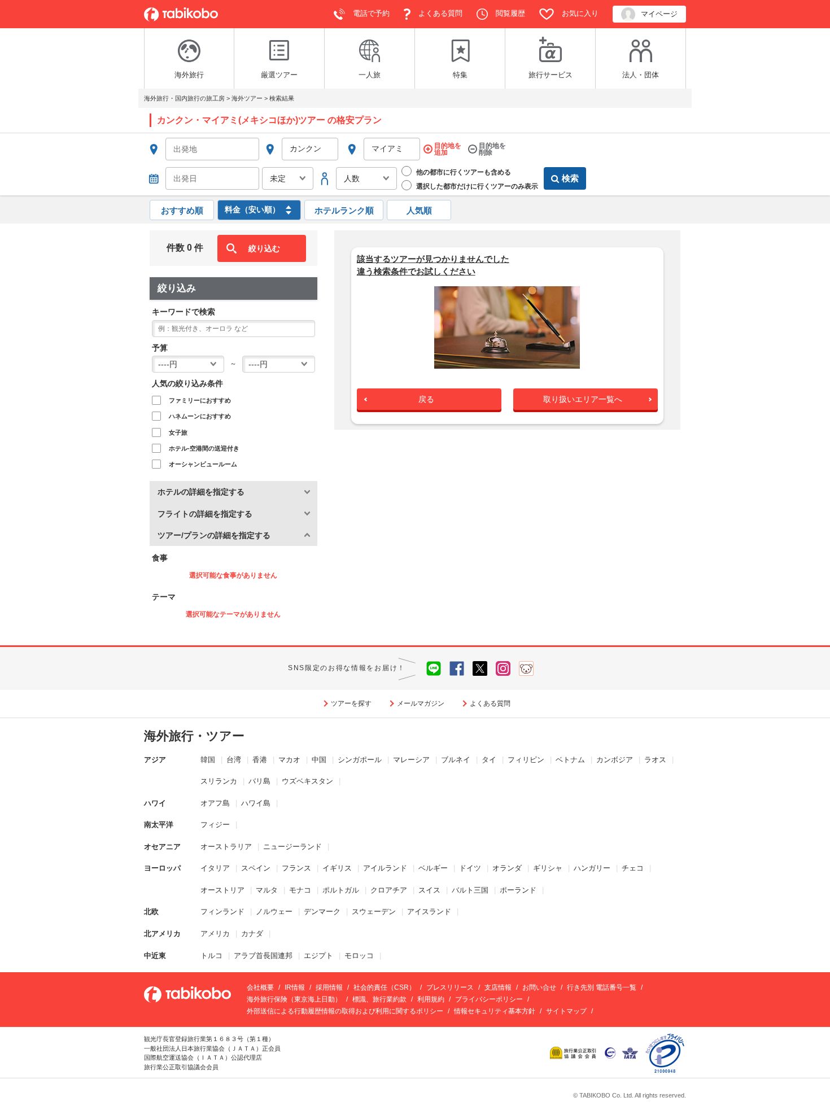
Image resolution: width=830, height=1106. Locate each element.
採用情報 (329, 987)
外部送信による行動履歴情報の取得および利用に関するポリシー (345, 1011)
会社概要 (260, 987)
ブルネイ (455, 759)
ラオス (655, 759)
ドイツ (470, 868)
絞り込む (264, 248)
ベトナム (570, 759)
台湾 (233, 759)
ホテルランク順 (344, 210)
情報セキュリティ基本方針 (494, 1011)
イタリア (215, 868)
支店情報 (498, 987)
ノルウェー (274, 911)
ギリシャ (547, 868)
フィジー (215, 824)
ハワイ (155, 803)
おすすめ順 (182, 210)
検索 (570, 178)
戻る (426, 399)
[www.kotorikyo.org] (574, 1052)
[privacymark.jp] (665, 1052)
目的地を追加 (447, 149)
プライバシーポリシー (489, 999)
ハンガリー (592, 868)
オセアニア (162, 846)
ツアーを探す (351, 703)
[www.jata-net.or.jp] (610, 1052)
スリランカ (218, 781)
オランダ (507, 868)
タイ (489, 759)
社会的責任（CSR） (384, 987)
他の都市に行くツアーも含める (462, 172)
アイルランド (385, 868)
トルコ (211, 955)
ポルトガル (340, 890)
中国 (319, 759)
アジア (155, 759)
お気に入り (579, 13)
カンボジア (614, 759)
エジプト (318, 955)
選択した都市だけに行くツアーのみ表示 (476, 186)
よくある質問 (439, 13)
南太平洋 (158, 824)
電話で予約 (370, 13)
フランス (296, 868)
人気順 (419, 210)
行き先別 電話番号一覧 (601, 987)
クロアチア (388, 890)
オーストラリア (226, 846)
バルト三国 (470, 890)
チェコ (633, 868)
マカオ (289, 759)
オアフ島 (215, 803)
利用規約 (430, 999)
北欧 (151, 911)
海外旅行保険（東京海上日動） (294, 999)
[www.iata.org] (630, 1052)
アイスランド (429, 911)
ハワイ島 (255, 803)
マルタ (267, 890)
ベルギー (433, 868)
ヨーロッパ (162, 868)
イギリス (337, 868)
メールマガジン (420, 703)
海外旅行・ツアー (194, 736)
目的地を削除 (492, 149)
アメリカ (215, 933)
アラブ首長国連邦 (263, 955)
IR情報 (295, 987)
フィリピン (526, 759)
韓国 (207, 759)
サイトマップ (566, 1011)
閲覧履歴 (509, 13)
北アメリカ (162, 933)
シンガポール (360, 759)
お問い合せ (539, 987)
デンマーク (322, 911)
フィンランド (222, 911)
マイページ (659, 14)
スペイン (255, 868)
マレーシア (411, 759)
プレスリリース (450, 987)
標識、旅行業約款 (379, 999)
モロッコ (359, 955)
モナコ (300, 890)
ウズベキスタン (307, 781)
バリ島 (259, 781)
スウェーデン (374, 911)
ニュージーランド (292, 846)
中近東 (155, 955)
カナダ (252, 933)
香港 (259, 759)
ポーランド (518, 890)
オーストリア (222, 890)
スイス (429, 890)
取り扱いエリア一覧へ (582, 399)
